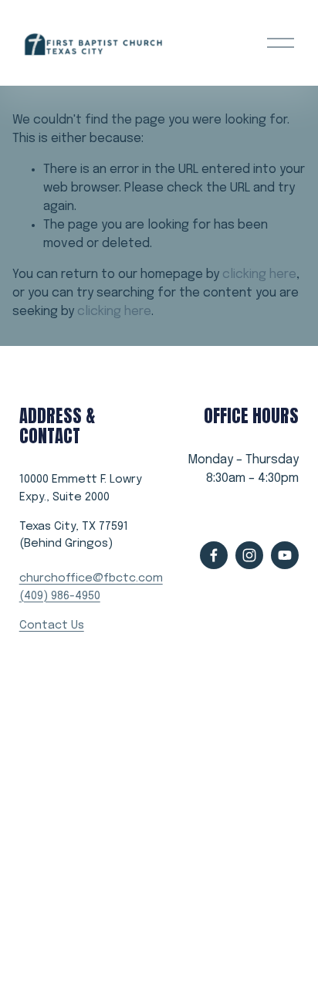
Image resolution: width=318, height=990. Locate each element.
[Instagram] (249, 555)
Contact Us (51, 625)
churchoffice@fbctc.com (91, 578)
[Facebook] (214, 555)
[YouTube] (285, 555)
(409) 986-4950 (59, 596)
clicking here (259, 274)
